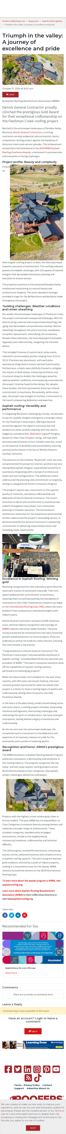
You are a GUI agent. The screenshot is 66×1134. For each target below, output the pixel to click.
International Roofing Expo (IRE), (27, 606)
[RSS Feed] (28, 1078)
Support (19, 1088)
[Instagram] (37, 1069)
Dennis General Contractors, (28, 132)
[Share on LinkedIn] (18, 915)
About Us (44, 1088)
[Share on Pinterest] (24, 915)
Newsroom (34, 21)
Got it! (33, 1127)
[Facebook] (8, 1069)
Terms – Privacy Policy (27, 1085)
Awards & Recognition (52, 21)
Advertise (32, 1088)
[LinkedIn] (27, 1069)
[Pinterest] (46, 1069)
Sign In (34, 1031)
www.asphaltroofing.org (20, 898)
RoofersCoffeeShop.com (13, 21)
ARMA (5, 628)
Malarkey (35, 433)
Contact (47, 1085)
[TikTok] (37, 1078)
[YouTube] (56, 1069)
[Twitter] (17, 1069)
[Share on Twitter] (11, 915)
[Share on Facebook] (5, 915)
